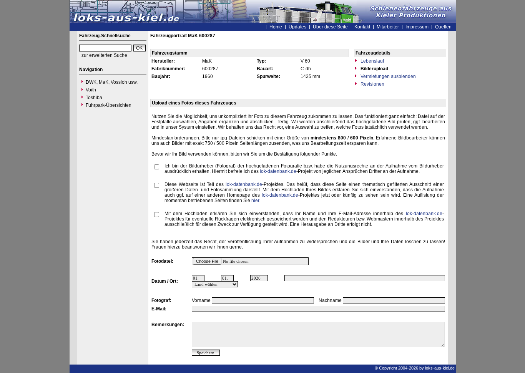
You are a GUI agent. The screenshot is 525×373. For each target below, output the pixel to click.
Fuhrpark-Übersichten (108, 105)
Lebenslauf (371, 61)
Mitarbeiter (388, 27)
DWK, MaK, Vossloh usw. (112, 82)
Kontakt (362, 27)
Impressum (417, 27)
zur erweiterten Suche (104, 55)
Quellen (443, 27)
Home (275, 27)
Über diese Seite (330, 27)
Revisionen (371, 84)
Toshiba (94, 97)
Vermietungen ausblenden (387, 76)
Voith (91, 90)
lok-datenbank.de (278, 171)
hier (255, 200)
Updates (297, 27)
